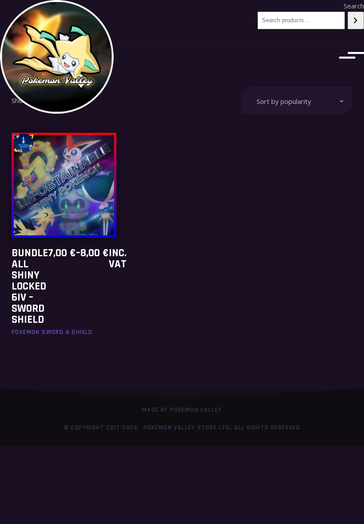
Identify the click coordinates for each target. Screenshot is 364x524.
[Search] (356, 20)
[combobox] (296, 101)
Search (354, 5)
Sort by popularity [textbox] (284, 101)
